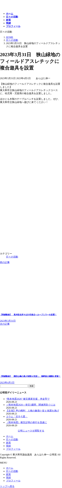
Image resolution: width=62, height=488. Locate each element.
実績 (8, 446)
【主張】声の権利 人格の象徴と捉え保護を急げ (32, 410)
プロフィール (13, 449)
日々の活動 (12, 256)
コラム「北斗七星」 (17, 416)
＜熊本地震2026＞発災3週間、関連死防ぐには (30, 404)
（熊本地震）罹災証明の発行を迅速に (26, 422)
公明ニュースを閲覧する (31, 430)
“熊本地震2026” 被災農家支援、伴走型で (28, 399)
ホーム (9, 436)
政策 (8, 442)
